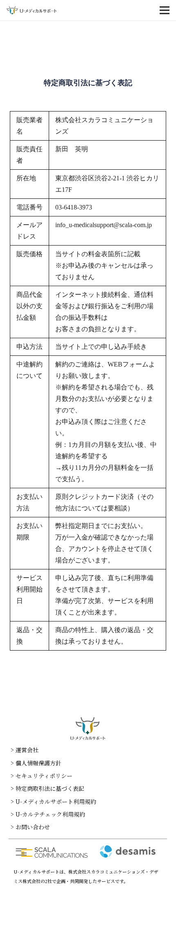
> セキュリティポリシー (41, 776)
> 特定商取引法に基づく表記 (47, 788)
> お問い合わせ (30, 827)
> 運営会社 (24, 750)
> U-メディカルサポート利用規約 (53, 801)
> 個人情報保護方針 (36, 763)
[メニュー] (164, 10)
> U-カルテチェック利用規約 (48, 814)
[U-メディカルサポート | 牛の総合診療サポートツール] (31, 10)
